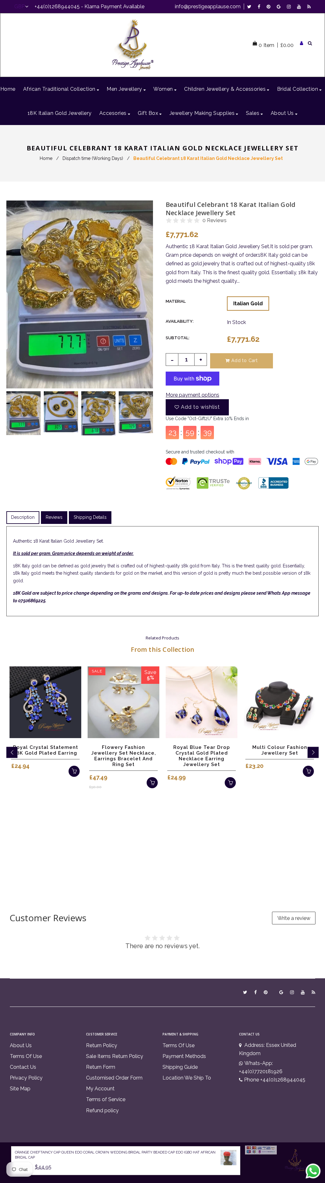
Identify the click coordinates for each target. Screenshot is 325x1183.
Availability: (180, 321)
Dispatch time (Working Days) (93, 158)
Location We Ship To (186, 1078)
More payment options (192, 395)
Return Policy (101, 1045)
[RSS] (309, 6)
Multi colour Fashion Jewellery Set (279, 750)
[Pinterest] (270, 6)
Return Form (100, 1067)
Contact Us (23, 1067)
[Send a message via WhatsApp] (313, 1171)
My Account (100, 1089)
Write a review (293, 918)
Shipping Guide (180, 1067)
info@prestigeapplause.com (208, 6)
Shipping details (90, 517)
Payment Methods (184, 1056)
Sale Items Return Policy (114, 1056)
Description (23, 517)
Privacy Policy (26, 1078)
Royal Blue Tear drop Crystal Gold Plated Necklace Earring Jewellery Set (201, 755)
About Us (21, 1045)
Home (46, 158)
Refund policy (102, 1110)
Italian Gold (248, 304)
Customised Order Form (114, 1078)
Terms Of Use (26, 1056)
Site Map (20, 1089)
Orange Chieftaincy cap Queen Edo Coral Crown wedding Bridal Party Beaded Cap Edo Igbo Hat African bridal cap (115, 1155)
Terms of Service (105, 1099)
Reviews (54, 517)
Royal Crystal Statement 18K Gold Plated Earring (45, 750)
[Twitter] (251, 6)
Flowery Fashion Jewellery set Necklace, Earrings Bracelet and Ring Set (123, 755)
